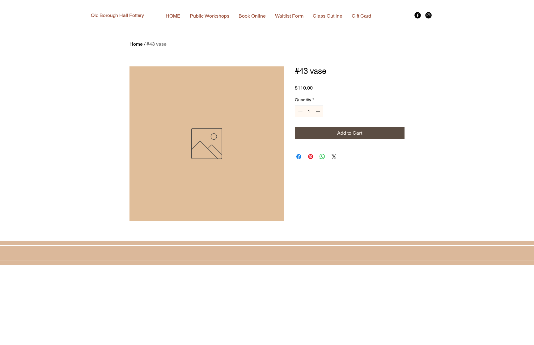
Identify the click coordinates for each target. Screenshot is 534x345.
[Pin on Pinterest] (310, 156)
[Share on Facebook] (299, 156)
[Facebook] (418, 15)
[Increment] (318, 111)
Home (136, 44)
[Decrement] (299, 111)
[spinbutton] (309, 111)
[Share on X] (334, 156)
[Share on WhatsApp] (322, 156)
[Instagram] (428, 15)
